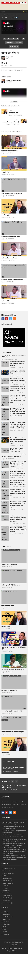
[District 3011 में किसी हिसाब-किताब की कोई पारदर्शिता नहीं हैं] (14, 639)
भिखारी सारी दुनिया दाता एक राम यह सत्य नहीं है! (11, 193)
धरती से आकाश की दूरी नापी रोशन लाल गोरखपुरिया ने (12, 731)
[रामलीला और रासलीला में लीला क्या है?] (14, 123)
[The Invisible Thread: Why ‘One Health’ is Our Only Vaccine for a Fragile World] (5, 484)
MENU (3, 12)
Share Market (7, 873)
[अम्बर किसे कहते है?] (14, 206)
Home (4, 948)
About (10, 948)
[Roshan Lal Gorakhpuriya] (3, 81)
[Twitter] (10, 318)
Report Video (11, 951)
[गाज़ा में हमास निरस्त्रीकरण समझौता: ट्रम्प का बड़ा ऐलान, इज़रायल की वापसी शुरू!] (5, 364)
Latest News (6, 878)
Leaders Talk (6, 880)
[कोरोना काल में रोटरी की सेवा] (14, 597)
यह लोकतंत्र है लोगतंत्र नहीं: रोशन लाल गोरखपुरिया (12, 669)
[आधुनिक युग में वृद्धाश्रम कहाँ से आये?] (14, 249)
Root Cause (6, 893)
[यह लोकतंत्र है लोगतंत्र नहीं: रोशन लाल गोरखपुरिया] (14, 661)
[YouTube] (6, 318)
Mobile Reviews (7, 883)
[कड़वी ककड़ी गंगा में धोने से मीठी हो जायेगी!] (14, 228)
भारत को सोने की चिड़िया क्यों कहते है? (9, 150)
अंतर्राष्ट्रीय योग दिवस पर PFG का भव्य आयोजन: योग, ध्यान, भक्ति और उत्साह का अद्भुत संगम (17, 388)
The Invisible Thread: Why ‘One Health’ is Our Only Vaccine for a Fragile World (17, 482)
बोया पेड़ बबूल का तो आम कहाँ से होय (9, 690)
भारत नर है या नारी (5, 172)
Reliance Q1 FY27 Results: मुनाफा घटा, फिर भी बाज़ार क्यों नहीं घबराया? (17, 371)
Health (4, 875)
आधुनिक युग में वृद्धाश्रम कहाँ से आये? (9, 258)
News (4, 885)
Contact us (6, 934)
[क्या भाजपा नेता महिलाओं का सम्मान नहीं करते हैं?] (14, 702)
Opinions (5, 890)
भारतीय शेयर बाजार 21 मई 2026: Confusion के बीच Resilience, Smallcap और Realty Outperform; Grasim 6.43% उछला (18, 399)
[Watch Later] (17, 39)
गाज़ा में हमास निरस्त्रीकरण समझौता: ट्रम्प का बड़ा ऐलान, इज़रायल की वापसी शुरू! (18, 363)
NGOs (4, 888)
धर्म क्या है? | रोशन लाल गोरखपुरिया (9, 564)
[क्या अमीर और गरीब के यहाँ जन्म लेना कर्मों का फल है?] (14, 271)
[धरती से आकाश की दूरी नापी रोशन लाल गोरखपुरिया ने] (14, 723)
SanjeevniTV (9, 57)
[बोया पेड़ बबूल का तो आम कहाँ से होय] (14, 682)
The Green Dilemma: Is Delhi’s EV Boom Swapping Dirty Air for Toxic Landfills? (18, 380)
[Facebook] (2, 318)
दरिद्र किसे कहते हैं (5, 626)
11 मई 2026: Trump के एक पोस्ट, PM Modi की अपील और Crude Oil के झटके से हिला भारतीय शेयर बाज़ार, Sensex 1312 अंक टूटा (14, 857)
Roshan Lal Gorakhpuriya (13, 80)
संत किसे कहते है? (5, 301)
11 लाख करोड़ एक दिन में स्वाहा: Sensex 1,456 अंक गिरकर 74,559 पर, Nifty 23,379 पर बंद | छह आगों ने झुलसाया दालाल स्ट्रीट (14, 851)
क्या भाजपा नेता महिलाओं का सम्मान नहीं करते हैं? (11, 711)
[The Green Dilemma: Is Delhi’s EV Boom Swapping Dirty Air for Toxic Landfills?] (5, 381)
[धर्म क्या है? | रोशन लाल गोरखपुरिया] (14, 556)
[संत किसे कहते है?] (14, 292)
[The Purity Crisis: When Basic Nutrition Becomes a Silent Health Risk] (5, 450)
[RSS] (14, 318)
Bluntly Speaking (7, 868)
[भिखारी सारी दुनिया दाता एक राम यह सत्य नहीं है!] (14, 185)
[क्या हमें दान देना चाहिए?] (14, 114)
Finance (5, 870)
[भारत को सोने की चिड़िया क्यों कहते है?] (14, 142)
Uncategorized (7, 903)
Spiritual (11, 70)
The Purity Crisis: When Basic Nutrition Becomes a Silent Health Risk (17, 450)
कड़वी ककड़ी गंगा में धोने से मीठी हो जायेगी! (10, 236)
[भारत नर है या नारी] (14, 163)
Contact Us (18, 948)
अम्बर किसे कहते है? (5, 215)
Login (25, 12)
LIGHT (3, 17)
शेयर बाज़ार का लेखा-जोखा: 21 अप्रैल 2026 (11, 456)
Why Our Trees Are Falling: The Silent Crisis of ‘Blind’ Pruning (13, 768)
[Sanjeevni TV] (14, 346)
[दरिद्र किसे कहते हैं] (14, 618)
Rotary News (6, 895)
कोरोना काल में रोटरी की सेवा (7, 605)
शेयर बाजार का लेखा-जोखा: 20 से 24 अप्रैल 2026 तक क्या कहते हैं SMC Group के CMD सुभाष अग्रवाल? (18, 473)
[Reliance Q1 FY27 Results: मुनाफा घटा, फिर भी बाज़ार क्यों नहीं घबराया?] (5, 372)
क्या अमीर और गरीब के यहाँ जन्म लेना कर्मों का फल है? (12, 279)
